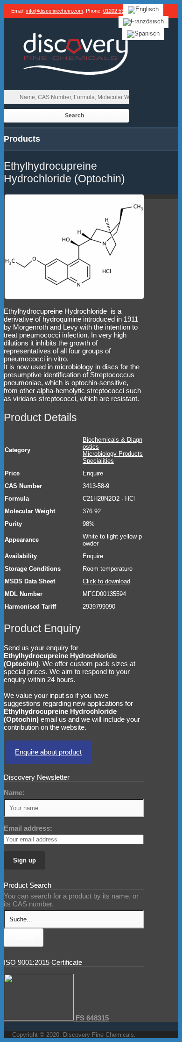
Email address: (28, 828)
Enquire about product (48, 752)
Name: (14, 793)
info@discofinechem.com (54, 11)
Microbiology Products (113, 453)
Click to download (106, 581)
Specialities (98, 460)
